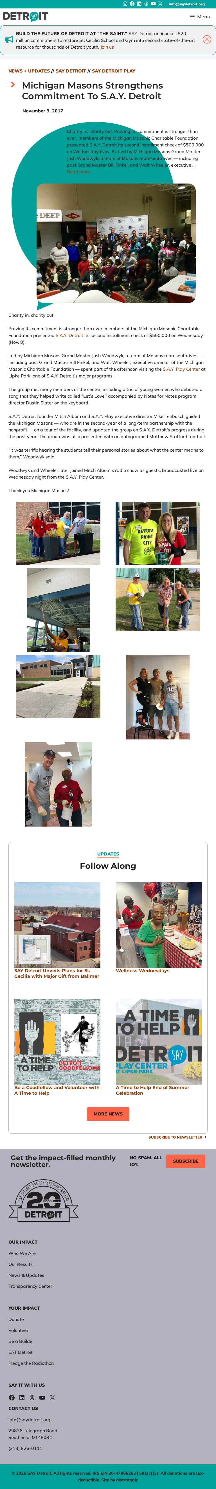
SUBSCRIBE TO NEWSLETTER (175, 1137)
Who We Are (22, 1253)
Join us (107, 47)
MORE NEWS (108, 1114)
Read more (78, 172)
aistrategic (127, 1480)
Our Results (20, 1264)
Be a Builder (21, 1341)
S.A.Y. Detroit (69, 335)
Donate (16, 1319)
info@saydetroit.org (187, 4)
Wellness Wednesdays (143, 970)
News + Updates (29, 71)
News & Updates (26, 1275)
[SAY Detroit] (25, 16)
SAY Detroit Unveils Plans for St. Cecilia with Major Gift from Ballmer (56, 973)
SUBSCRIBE (186, 1161)
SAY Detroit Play (113, 71)
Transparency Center (30, 1286)
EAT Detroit (20, 1352)
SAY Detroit (71, 71)
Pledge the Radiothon (31, 1363)
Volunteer (18, 1330)
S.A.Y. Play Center (181, 369)
